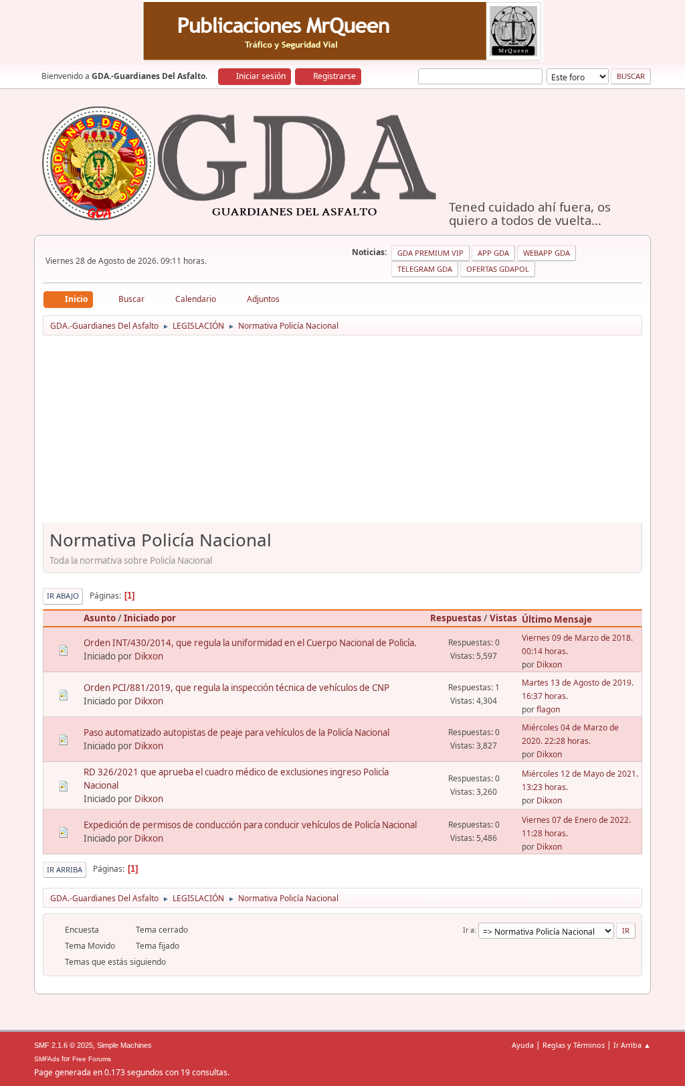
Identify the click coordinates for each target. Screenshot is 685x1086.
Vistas (503, 618)
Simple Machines (124, 1045)
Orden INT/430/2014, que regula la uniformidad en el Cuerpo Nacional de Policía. (250, 643)
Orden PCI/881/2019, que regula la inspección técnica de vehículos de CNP (236, 688)
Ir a (468, 930)
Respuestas (456, 618)
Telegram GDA (424, 269)
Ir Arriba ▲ (632, 1045)
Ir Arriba (64, 869)
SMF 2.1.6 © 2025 (63, 1045)
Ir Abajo (63, 596)
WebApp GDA (546, 253)
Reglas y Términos (574, 1045)
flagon (548, 709)
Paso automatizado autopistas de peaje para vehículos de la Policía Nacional (236, 732)
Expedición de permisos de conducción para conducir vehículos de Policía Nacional (250, 825)
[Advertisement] (342, 434)
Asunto (100, 618)
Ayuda (523, 1045)
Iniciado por (150, 618)
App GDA (493, 253)
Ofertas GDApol (497, 269)
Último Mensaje (557, 619)
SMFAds (47, 1059)
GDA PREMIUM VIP (430, 253)
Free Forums (91, 1059)
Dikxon (148, 656)
